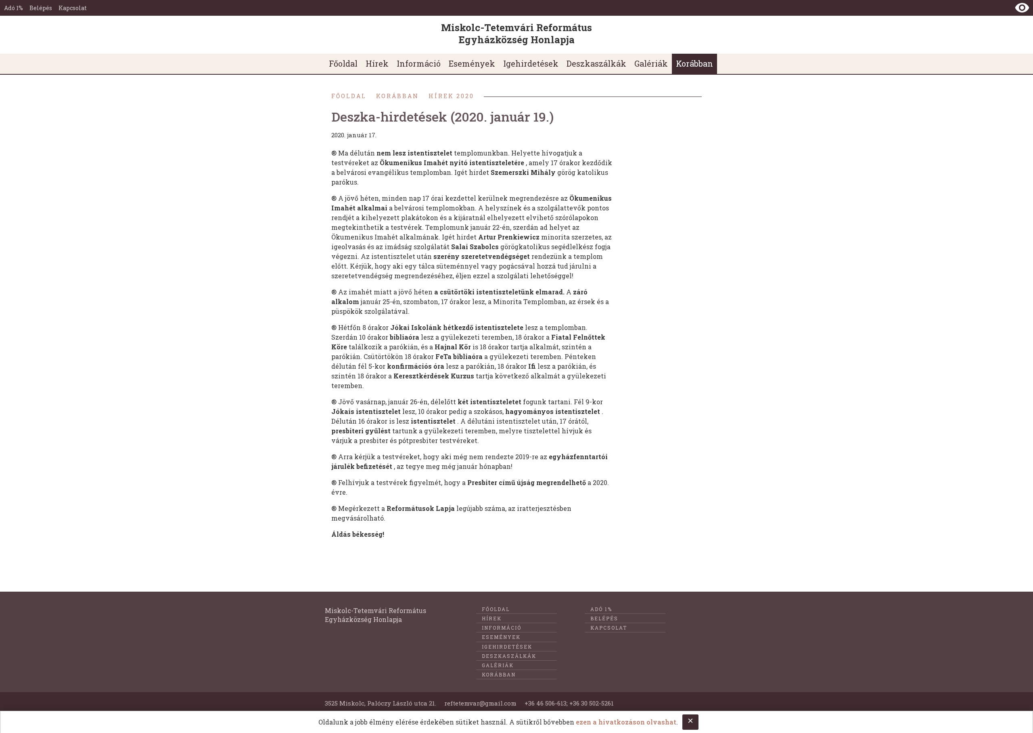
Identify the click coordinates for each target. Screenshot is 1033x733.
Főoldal (348, 96)
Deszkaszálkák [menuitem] (596, 63)
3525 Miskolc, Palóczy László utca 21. (380, 703)
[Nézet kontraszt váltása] (1022, 7)
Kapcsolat (73, 8)
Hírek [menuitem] (377, 63)
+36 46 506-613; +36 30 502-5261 (569, 703)
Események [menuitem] (472, 63)
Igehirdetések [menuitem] (530, 63)
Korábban (397, 96)
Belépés (40, 8)
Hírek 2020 (451, 96)
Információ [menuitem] (419, 63)
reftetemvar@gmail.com (480, 703)
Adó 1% (13, 8)
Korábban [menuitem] (694, 63)
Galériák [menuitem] (651, 63)
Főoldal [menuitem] (343, 63)
